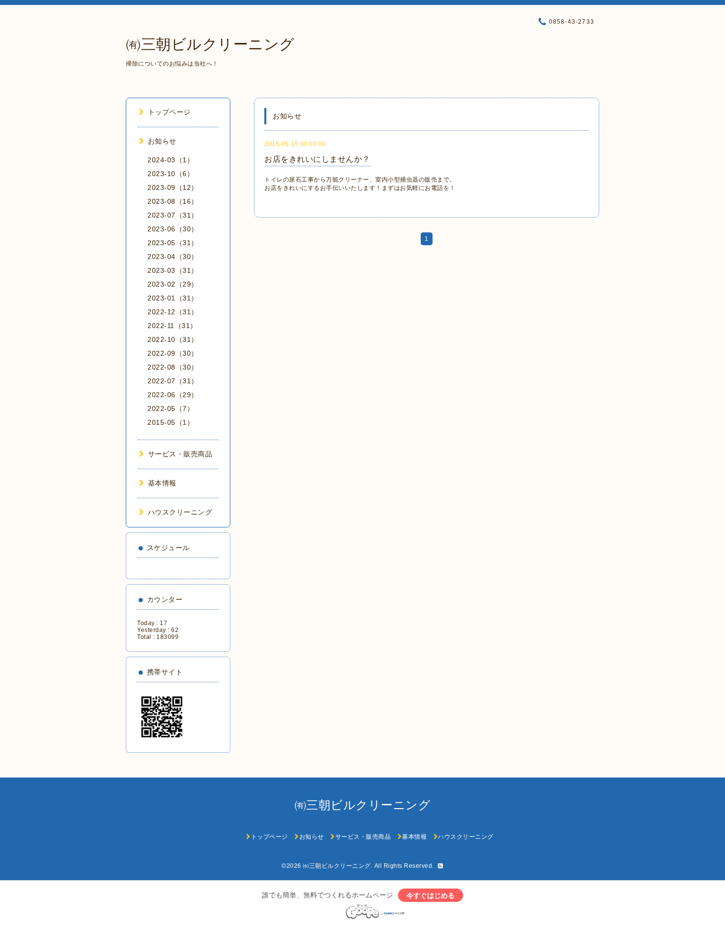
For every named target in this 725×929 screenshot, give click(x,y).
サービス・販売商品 (180, 454)
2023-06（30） (172, 229)
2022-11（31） (172, 326)
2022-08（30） (172, 367)
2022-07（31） (172, 381)
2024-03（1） (170, 160)
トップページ (169, 112)
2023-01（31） (172, 298)
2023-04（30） (172, 256)
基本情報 (162, 483)
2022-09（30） (172, 353)
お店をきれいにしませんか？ (317, 159)
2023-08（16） (172, 201)
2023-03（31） (172, 270)
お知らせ (162, 141)
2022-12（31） (172, 312)
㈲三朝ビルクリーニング (210, 44)
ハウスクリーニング (180, 512)
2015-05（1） (170, 422)
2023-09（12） (172, 187)
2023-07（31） (172, 215)
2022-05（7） (170, 408)
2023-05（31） (172, 243)
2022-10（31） (172, 339)
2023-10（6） (170, 174)
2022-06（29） (172, 395)
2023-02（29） (172, 284)
